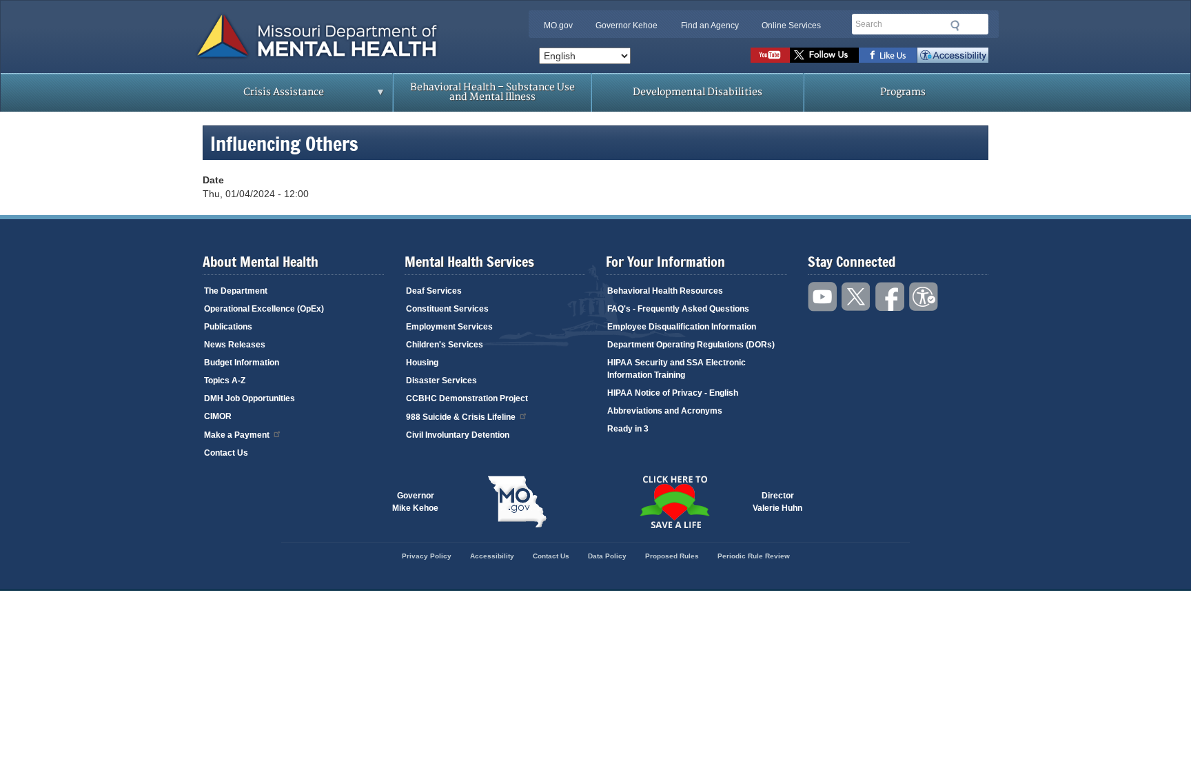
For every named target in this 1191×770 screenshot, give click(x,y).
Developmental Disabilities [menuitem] (697, 92)
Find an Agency (710, 25)
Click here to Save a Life (674, 502)
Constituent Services (447, 309)
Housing (422, 362)
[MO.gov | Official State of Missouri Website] (517, 502)
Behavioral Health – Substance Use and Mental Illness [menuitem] (492, 92)
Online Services (791, 25)
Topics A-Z (224, 380)
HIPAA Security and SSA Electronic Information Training (676, 369)
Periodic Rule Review (753, 556)
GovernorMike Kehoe (415, 502)
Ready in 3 (628, 429)
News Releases (234, 344)
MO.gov (558, 25)
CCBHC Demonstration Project (467, 398)
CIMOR (218, 416)
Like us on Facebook (888, 55)
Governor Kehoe (627, 25)
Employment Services (449, 327)
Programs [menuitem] (903, 92)
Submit (955, 25)
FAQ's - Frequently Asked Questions (678, 309)
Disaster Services (441, 380)
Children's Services (444, 344)
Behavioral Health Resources (665, 291)
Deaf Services (434, 291)
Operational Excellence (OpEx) (264, 309)
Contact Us (226, 453)
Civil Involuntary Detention (457, 435)
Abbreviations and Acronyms (664, 411)
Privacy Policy (426, 556)
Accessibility (952, 55)
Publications (228, 327)
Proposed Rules (672, 556)
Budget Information (241, 362)
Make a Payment (236, 435)
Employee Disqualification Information (681, 327)
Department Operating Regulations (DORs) (691, 344)
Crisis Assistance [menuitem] (256, 96)
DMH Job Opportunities (249, 398)
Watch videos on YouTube (770, 55)
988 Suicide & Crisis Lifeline (461, 417)
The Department (235, 291)
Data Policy (607, 556)
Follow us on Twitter (824, 55)
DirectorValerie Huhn (777, 502)
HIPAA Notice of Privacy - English (672, 393)
